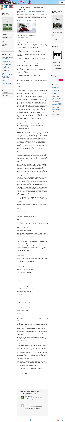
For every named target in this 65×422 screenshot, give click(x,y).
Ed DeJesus (4, 67)
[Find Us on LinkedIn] (10, 6)
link (53, 35)
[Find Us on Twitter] (5, 6)
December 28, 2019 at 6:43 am (36, 406)
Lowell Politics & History (8, 3)
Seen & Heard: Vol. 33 (57, 112)
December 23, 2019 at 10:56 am (36, 397)
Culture (38, 11)
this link (7, 45)
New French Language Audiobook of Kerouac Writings (57, 104)
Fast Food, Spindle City (57, 109)
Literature (42, 11)
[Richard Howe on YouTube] (12, 6)
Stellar (63, 420)
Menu (62, 3)
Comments (21, 12)
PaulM (30, 11)
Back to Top (32, 420)
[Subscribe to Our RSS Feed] (2, 9)
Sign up (57, 62)
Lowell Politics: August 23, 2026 (7, 58)
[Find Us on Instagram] (2, 6)
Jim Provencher (5, 61)
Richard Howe (7, 2)
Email (2, 419)
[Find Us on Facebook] (7, 6)
